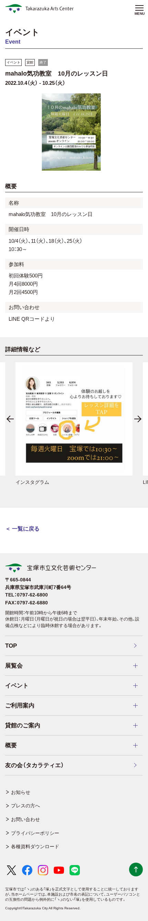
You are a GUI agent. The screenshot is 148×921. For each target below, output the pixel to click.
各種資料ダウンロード (35, 846)
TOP (11, 646)
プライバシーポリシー (35, 833)
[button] (10, 419)
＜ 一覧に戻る (22, 529)
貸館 (30, 62)
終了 (43, 62)
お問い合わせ (25, 819)
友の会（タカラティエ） (34, 765)
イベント (13, 62)
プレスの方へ (25, 805)
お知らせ (20, 792)
